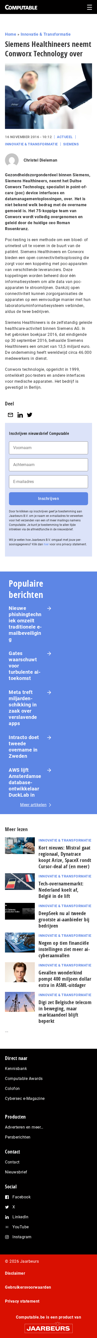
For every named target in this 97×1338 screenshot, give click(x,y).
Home (10, 34)
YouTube (20, 1227)
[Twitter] (30, 415)
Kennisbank (16, 1068)
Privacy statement (22, 1301)
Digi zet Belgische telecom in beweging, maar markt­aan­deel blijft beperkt (65, 1011)
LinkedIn (20, 1217)
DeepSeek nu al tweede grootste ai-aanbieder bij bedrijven (64, 919)
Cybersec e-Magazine (25, 1098)
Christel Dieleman (40, 160)
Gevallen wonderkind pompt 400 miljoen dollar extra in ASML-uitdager (65, 978)
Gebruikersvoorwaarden (28, 1287)
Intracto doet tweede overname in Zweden (24, 746)
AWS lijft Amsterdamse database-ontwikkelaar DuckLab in (25, 782)
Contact (12, 1162)
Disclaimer (15, 1273)
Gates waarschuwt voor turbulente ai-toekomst (25, 665)
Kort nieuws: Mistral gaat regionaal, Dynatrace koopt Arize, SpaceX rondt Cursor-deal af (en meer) (65, 857)
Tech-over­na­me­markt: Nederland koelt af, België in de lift (61, 889)
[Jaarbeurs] (48, 1326)
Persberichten (18, 1137)
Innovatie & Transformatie (46, 34)
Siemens (71, 144)
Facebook (21, 1197)
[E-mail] (10, 415)
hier (46, 544)
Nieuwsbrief (16, 1172)
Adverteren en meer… (24, 1127)
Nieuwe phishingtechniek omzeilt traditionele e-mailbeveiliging (25, 623)
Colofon (12, 1088)
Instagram (22, 1237)
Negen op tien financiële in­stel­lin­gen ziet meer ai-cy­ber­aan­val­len (64, 949)
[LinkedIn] (20, 415)
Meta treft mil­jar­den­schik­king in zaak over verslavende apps (23, 707)
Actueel (65, 137)
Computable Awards (24, 1078)
